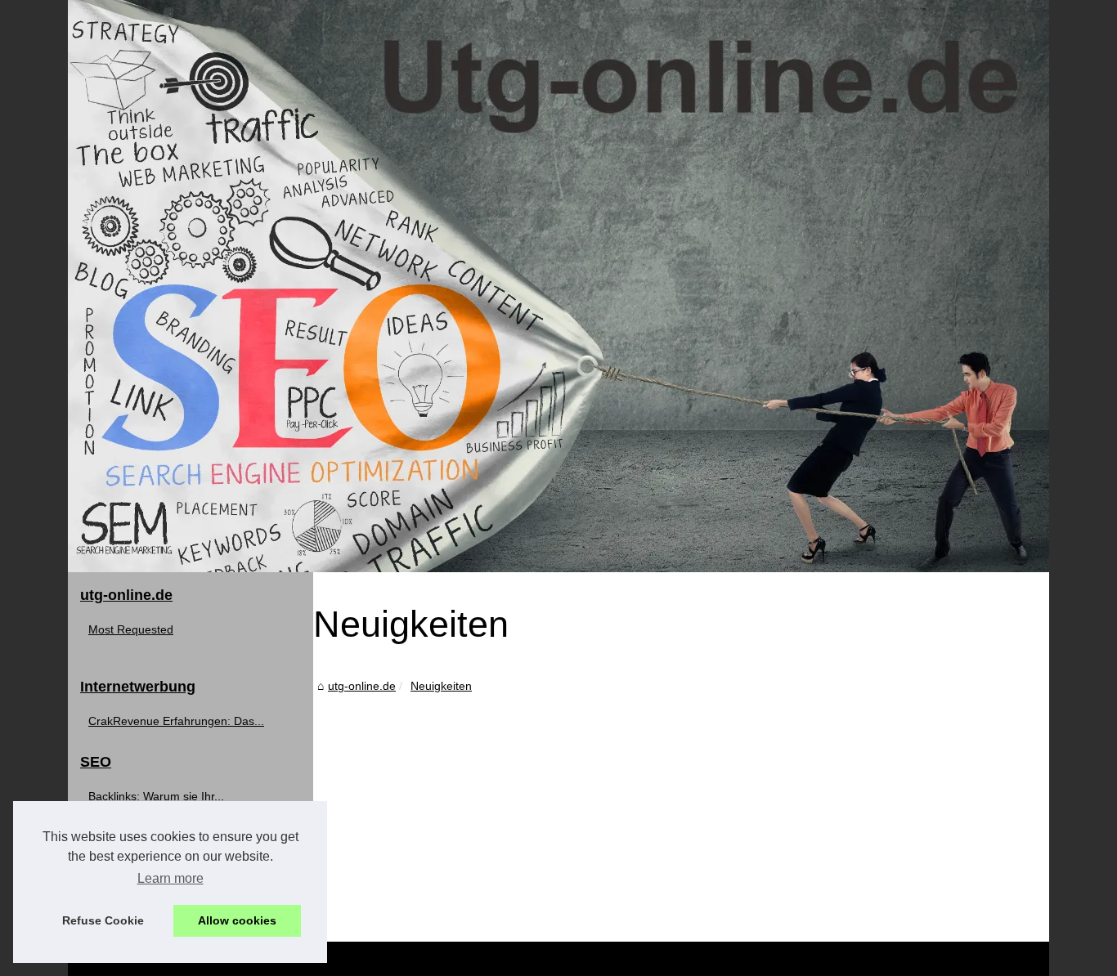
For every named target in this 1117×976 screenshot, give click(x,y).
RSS (434, 958)
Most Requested (130, 629)
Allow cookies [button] (237, 920)
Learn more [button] (170, 878)
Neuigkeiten (441, 685)
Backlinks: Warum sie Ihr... (156, 796)
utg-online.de (362, 685)
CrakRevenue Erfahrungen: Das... (176, 721)
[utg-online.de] (558, 286)
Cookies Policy (381, 958)
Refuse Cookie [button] (103, 920)
